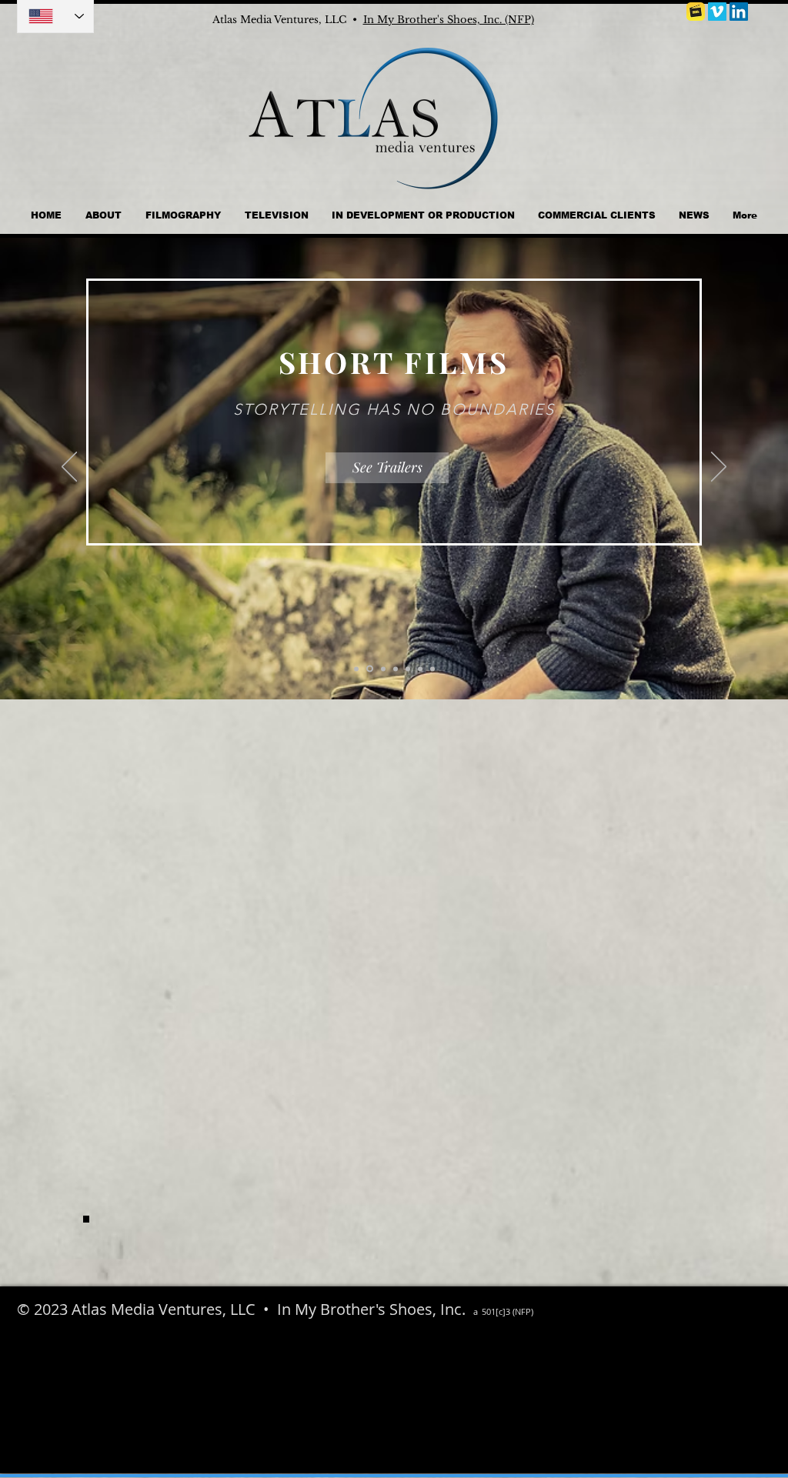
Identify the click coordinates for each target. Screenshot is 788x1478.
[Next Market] (432, 668)
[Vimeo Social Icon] (717, 11)
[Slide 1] (369, 669)
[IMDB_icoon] (695, 11)
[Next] (718, 468)
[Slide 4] (395, 668)
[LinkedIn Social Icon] (739, 11)
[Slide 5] (408, 668)
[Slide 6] (420, 668)
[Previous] (69, 468)
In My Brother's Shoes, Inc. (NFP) (448, 19)
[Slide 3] (383, 668)
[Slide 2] (356, 668)
